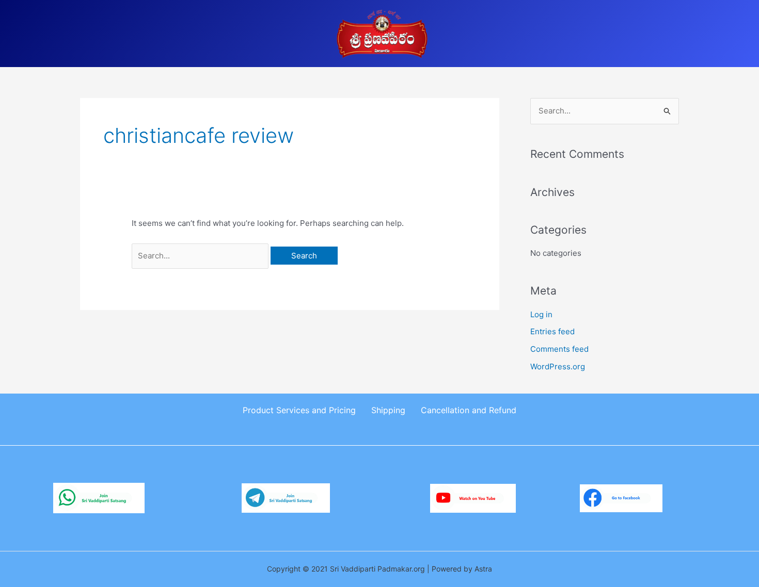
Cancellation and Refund (468, 410)
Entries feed (552, 331)
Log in (541, 314)
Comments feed (559, 349)
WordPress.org (557, 366)
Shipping (388, 410)
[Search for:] (201, 255)
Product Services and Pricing (299, 410)
